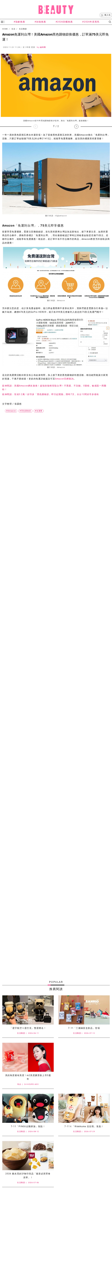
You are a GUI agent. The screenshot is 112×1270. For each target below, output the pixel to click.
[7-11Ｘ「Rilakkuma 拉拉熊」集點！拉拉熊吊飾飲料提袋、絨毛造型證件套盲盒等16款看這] (84, 1108)
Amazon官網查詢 (64, 378)
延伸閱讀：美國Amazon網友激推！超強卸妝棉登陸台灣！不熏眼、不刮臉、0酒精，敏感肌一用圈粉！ (54, 387)
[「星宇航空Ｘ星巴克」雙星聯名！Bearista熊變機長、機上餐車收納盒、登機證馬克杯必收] (28, 1010)
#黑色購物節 (25, 411)
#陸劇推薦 (19, 21)
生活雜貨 (23, 29)
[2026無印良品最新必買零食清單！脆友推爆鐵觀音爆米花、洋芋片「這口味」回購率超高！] (28, 1155)
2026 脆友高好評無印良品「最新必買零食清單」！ (28, 1175)
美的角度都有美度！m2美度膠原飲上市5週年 (28, 1077)
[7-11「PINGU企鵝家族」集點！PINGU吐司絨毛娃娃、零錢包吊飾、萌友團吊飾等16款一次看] (28, 1108)
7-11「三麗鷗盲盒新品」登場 (84, 1028)
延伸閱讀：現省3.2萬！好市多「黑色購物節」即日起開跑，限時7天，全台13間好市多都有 (50, 394)
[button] (76, 127)
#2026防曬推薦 (64, 21)
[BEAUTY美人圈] (56, 9)
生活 (13, 29)
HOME (5, 29)
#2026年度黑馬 (90, 21)
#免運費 (38, 411)
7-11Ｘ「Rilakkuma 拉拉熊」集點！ (84, 1126)
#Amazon (11, 411)
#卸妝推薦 (40, 21)
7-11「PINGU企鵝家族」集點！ (28, 1126)
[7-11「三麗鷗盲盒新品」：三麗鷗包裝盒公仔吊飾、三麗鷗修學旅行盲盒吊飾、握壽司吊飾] (84, 1010)
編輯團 (43, 47)
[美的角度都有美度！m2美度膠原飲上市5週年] (28, 1057)
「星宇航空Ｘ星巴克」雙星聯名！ (28, 1028)
